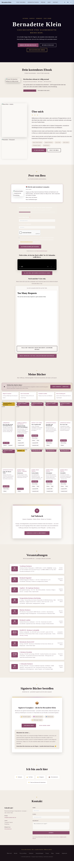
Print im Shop (34, 483)
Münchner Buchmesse (25, 610)
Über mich (9, 853)
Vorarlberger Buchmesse (26, 566)
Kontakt (55, 2)
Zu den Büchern (39, 150)
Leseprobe (10, 445)
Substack (31, 853)
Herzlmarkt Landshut (25, 620)
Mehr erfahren (6, 442)
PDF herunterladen (29, 90)
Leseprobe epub (35, 491)
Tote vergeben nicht (36, 424)
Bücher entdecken (48, 45)
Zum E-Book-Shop (44, 725)
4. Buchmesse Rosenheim (26, 652)
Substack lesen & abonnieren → (37, 533)
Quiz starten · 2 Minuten (60, 386)
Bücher (15, 853)
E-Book (33, 486)
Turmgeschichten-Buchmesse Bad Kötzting (30, 598)
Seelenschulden (35, 473)
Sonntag (26, 635)
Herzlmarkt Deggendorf (25, 578)
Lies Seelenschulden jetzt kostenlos (30, 246)
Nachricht (36, 820)
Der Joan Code (63, 424)
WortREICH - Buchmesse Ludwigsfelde (29, 630)
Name (34, 807)
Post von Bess (20, 2)
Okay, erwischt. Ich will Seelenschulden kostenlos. (37, 355)
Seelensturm (20, 473)
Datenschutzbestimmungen (26, 241)
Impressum (64, 853)
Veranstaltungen (33, 2)
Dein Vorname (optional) (25, 224)
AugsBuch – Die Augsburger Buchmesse (29, 588)
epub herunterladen (44, 90)
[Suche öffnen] (64, 2)
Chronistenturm (8, 829)
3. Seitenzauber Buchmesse (26, 663)
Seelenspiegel (49, 473)
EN (67, 2)
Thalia (38, 486)
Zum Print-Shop (29, 725)
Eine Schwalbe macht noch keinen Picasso (8, 425)
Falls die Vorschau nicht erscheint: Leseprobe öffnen (37, 348)
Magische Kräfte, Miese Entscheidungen (22, 426)
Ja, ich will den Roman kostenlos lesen (37, 273)
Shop (49, 2)
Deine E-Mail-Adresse (24, 217)
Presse (43, 2)
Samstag (21, 635)
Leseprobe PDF (35, 488)
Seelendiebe (63, 473)
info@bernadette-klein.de (10, 817)
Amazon (5, 445)
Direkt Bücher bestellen (28, 45)
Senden (51, 832)
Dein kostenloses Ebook (37, 49)
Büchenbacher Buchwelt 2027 (27, 642)
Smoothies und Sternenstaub (49, 425)
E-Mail (34, 814)
